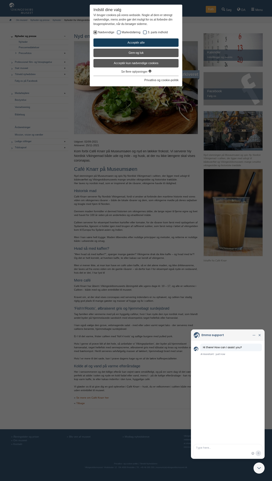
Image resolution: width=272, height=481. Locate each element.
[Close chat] (259, 468)
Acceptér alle (136, 42)
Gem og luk (136, 52)
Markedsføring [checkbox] (131, 32)
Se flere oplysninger (134, 71)
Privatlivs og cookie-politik (161, 80)
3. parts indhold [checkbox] (158, 32)
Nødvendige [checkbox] (106, 32)
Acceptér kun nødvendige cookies (136, 63)
